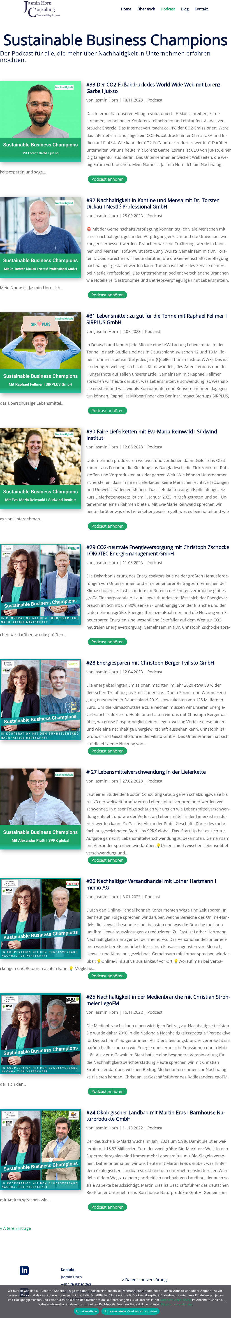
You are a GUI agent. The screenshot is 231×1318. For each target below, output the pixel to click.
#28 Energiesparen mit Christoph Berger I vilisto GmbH (150, 662)
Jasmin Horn (106, 100)
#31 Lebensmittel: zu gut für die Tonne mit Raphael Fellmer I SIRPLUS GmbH (156, 318)
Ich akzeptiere (86, 1311)
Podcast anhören (107, 179)
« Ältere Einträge (15, 1228)
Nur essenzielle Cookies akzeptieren (130, 1311)
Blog (185, 9)
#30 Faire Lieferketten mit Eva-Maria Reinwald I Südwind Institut (151, 434)
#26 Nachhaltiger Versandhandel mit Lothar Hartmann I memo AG (151, 884)
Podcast (168, 9)
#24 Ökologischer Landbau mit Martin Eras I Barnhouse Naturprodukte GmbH (155, 1115)
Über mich (146, 9)
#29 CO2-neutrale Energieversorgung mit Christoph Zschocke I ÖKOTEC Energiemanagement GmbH (157, 550)
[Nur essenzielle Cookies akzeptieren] (225, 1301)
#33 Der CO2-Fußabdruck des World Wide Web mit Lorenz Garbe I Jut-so (153, 87)
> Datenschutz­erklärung (144, 1279)
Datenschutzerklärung (175, 1300)
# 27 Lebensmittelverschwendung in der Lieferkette (146, 771)
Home (126, 9)
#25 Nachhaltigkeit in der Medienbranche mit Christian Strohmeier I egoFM (158, 999)
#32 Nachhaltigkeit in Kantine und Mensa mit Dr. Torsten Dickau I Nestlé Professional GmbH (153, 203)
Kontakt (201, 9)
